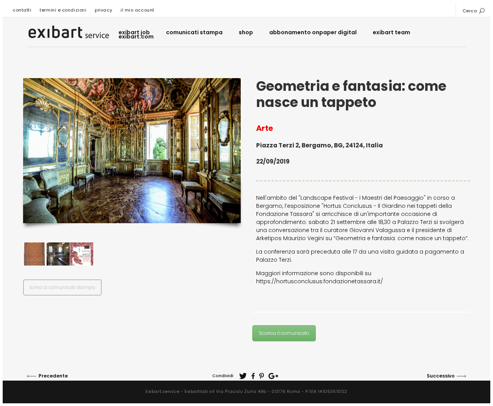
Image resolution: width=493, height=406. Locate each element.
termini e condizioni (63, 10)
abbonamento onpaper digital (313, 32)
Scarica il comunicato (284, 333)
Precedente (53, 376)
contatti (22, 10)
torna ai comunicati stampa (62, 287)
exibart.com (136, 37)
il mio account (137, 10)
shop (246, 32)
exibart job (134, 32)
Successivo (440, 376)
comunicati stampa (194, 32)
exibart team (391, 32)
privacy (103, 10)
